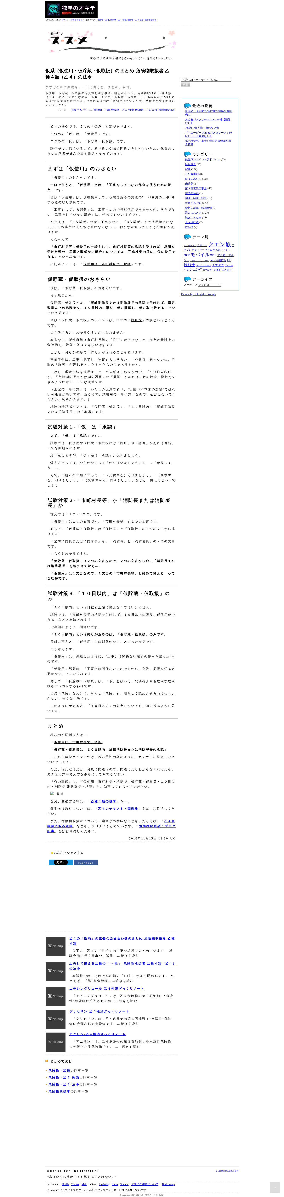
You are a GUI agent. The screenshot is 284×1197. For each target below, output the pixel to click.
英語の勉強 (192, 193)
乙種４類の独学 (103, 801)
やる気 (216, 250)
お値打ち (220, 260)
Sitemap (124, 1184)
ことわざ (226, 269)
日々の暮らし (193, 178)
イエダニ (218, 265)
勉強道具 (190, 164)
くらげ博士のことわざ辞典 (227, 1171)
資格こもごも (76, 20)
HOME (65, 20)
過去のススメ (193, 212)
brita (212, 260)
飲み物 (189, 227)
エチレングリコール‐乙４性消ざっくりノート (106, 988)
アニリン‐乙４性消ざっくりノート (97, 1034)
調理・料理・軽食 (196, 198)
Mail (84, 1184)
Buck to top (168, 1184)
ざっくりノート (203, 265)
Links (115, 1184)
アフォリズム (190, 245)
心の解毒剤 (192, 174)
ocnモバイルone (200, 254)
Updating (104, 1184)
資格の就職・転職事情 (198, 207)
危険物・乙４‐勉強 (118, 20)
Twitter (75, 1184)
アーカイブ (190, 284)
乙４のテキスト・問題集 (118, 808)
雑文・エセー (193, 217)
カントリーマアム (202, 250)
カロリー (202, 245)
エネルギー (208, 270)
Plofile (65, 1184)
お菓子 (217, 270)
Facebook (85, 863)
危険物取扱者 (150, 20)
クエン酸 (219, 244)
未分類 (189, 183)
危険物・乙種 (103, 20)
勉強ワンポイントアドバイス (202, 159)
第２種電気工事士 (196, 188)
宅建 (187, 169)
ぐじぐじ (225, 250)
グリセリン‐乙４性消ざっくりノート (99, 1011)
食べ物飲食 (192, 222)
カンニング (194, 269)
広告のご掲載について (144, 1184)
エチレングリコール (199, 261)
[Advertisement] (168, 9)
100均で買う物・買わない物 (202, 127)
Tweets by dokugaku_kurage (198, 294)
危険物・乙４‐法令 (136, 20)
